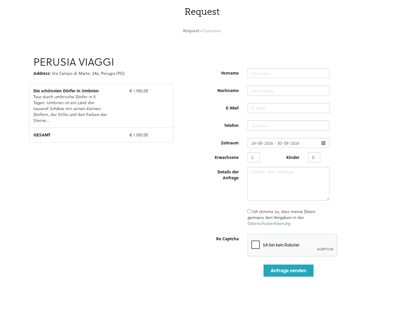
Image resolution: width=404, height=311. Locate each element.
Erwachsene (227, 157)
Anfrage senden (288, 270)
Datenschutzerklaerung (269, 223)
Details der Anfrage (228, 175)
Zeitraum (230, 143)
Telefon (231, 125)
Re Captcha (227, 239)
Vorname (230, 73)
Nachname (228, 90)
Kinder (292, 157)
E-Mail (232, 108)
